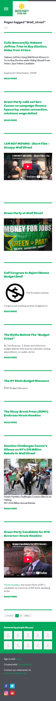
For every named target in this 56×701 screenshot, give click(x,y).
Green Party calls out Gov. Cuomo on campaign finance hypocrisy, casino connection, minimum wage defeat (26, 107)
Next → (27, 616)
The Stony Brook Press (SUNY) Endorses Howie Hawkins (26, 413)
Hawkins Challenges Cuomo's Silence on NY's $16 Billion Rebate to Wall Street (25, 449)
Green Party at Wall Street (23, 213)
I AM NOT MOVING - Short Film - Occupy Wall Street (26, 145)
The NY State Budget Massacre (26, 380)
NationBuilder (25, 664)
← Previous (9, 616)
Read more (10, 78)
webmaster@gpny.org (15, 673)
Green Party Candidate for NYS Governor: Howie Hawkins (27, 534)
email (18, 658)
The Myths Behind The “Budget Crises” (26, 336)
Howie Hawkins (12, 584)
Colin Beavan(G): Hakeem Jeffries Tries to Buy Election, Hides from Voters (25, 46)
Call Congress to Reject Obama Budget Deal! (26, 274)
